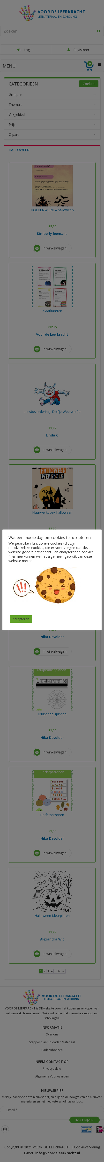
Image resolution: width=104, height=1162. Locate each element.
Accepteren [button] (21, 619)
